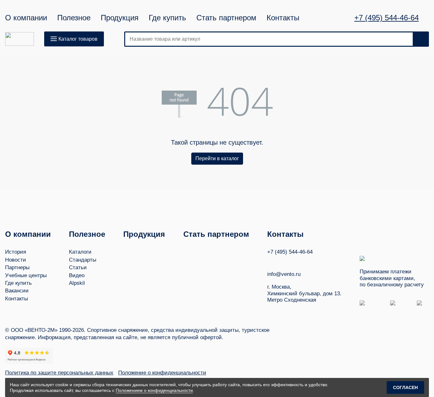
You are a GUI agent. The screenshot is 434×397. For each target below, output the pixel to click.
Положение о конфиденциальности (162, 373)
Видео (77, 275)
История (15, 252)
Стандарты (82, 260)
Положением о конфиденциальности (154, 390)
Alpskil (77, 283)
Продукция (120, 18)
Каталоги (80, 252)
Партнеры (17, 267)
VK (270, 261)
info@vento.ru (284, 274)
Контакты (283, 18)
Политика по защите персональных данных (59, 373)
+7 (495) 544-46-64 (386, 18)
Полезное (74, 18)
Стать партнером (226, 18)
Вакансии (17, 291)
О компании (26, 18)
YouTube (282, 261)
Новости (15, 260)
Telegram (294, 261)
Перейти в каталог (217, 158)
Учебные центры (26, 275)
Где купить (167, 18)
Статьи (78, 267)
